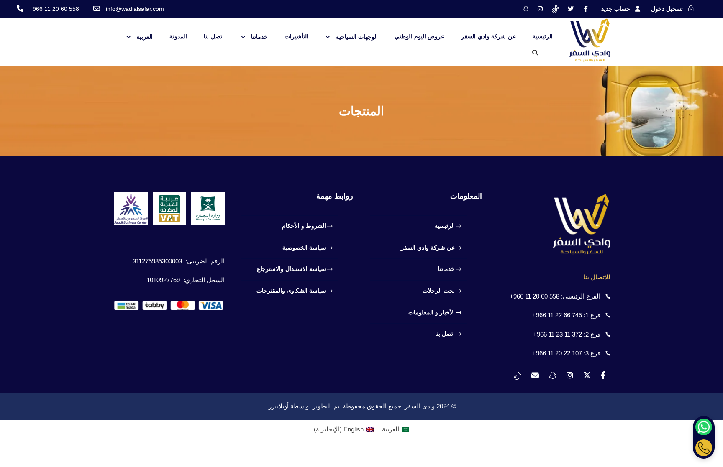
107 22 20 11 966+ (557, 353)
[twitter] (571, 8)
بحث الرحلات (439, 290)
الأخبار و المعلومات (431, 312)
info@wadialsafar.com (135, 8)
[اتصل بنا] (703, 447)
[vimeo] (555, 8)
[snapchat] (526, 8)
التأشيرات (296, 36)
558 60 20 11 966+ (534, 296)
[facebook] (586, 8)
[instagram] (540, 8)
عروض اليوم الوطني (419, 36)
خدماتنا (259, 36)
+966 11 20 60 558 (54, 8)
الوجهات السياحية (357, 36)
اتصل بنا (214, 36)
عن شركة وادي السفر (488, 36)
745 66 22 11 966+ (557, 315)
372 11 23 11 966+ (557, 334)
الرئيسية (543, 36)
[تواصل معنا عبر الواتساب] (703, 427)
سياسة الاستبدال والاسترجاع (291, 268)
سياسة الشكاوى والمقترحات (291, 290)
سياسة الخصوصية (304, 247)
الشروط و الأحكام (304, 225)
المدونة (178, 36)
